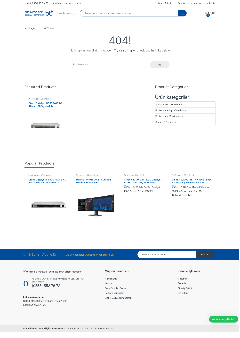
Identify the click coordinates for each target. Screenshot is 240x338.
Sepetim (182, 3)
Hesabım (197, 3)
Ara (159, 64)
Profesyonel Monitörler (167, 116)
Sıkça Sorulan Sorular (116, 288)
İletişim (212, 3)
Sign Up (205, 254)
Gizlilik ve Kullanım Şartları (118, 297)
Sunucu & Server (164, 122)
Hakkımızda (111, 278)
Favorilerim (183, 293)
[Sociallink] (28, 312)
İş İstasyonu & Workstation (169, 104)
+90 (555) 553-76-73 (37, 3)
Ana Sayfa (29, 28)
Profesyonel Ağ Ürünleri (39, 99)
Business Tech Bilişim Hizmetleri (45, 328)
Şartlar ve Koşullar (114, 293)
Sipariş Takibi (164, 3)
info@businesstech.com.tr (68, 3)
